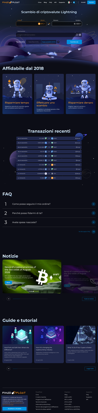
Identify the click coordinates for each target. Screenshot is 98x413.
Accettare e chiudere (14, 408)
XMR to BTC (68, 397)
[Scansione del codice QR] (80, 35)
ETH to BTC (68, 404)
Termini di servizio (54, 45)
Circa (39, 2)
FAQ (50, 2)
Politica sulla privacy (66, 45)
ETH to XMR (68, 402)
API (55, 2)
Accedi (83, 2)
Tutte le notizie (89, 299)
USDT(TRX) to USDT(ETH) (72, 407)
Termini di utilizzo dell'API (43, 409)
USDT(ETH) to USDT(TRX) (72, 409)
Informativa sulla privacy (43, 404)
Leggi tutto (90, 368)
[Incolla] (76, 35)
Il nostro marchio (41, 397)
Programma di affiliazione (43, 399)
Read (8, 282)
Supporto (62, 2)
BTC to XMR (68, 399)
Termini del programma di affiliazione (47, 407)
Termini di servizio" (8, 404)
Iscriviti (91, 2)
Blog (45, 2)
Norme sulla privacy (16, 403)
